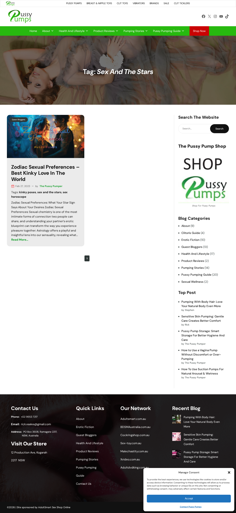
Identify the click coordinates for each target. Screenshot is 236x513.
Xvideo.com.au (130, 459)
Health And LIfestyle (71, 31)
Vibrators (139, 3)
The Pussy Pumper (51, 186)
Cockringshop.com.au (134, 435)
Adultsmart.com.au (133, 419)
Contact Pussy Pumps (190, 506)
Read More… (19, 239)
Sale (166, 3)
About (46, 31)
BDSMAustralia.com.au (135, 427)
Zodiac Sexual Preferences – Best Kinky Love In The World (45, 173)
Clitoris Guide (190, 233)
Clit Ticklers (182, 3)
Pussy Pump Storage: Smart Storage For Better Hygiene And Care (203, 335)
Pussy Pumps (74, 3)
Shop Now (199, 31)
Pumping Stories (134, 31)
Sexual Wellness (192, 282)
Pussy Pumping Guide (167, 31)
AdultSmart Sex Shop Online (54, 507)
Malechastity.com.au (134, 451)
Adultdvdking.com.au (134, 467)
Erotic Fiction (190, 240)
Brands (154, 3)
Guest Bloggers (18, 119)
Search (219, 128)
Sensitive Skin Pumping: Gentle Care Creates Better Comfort (201, 439)
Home (33, 31)
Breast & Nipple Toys (99, 3)
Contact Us (83, 484)
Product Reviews (104, 31)
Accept (189, 498)
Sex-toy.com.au (130, 443)
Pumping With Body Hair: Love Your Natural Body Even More (202, 421)
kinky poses (27, 192)
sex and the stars (49, 192)
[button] (229, 472)
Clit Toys (122, 3)
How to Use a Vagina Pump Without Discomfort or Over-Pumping (201, 354)
